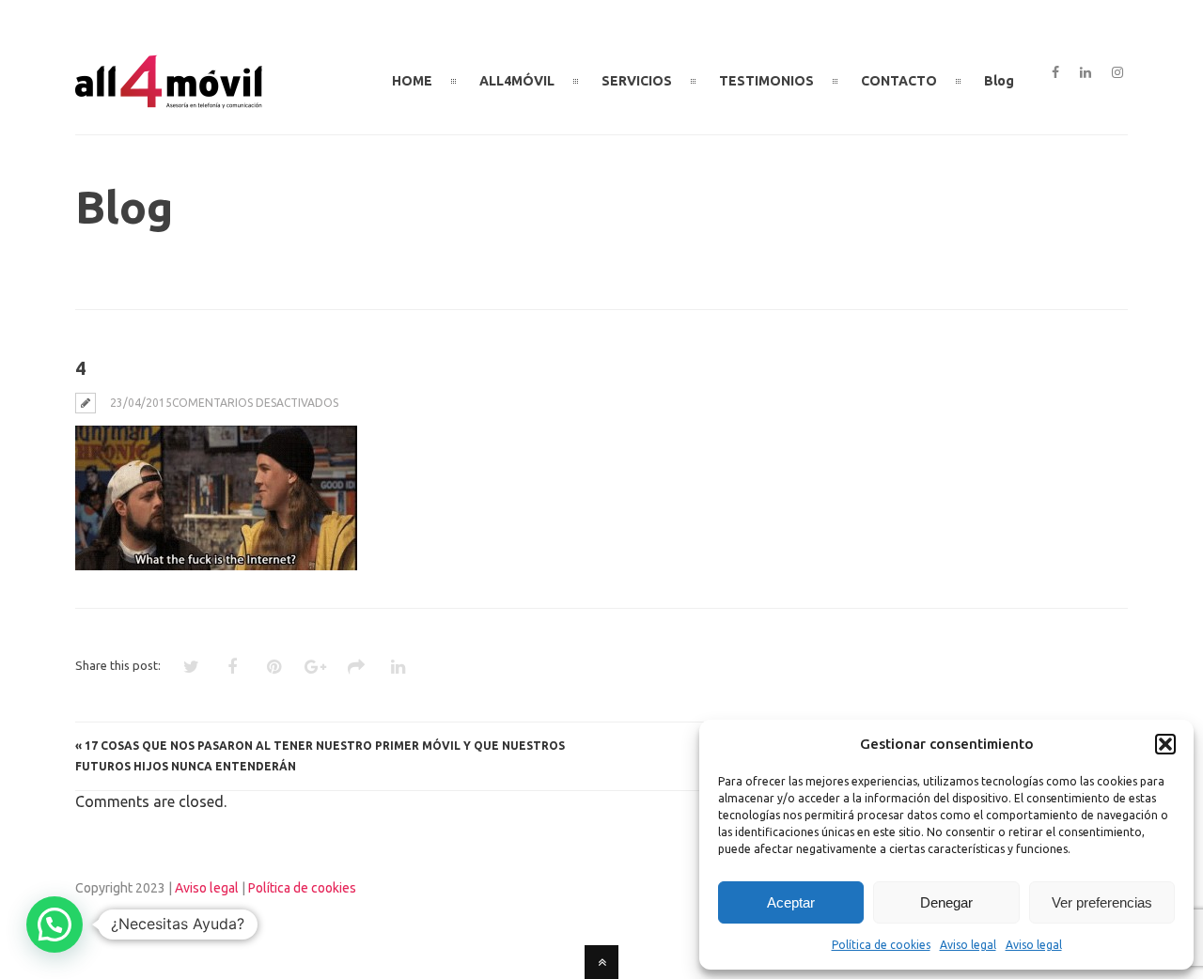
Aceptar (791, 902)
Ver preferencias (1102, 902)
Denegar (946, 902)
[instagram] (1117, 73)
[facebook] (1055, 73)
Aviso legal (968, 945)
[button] (1165, 744)
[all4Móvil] (169, 100)
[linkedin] (1085, 73)
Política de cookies (881, 945)
